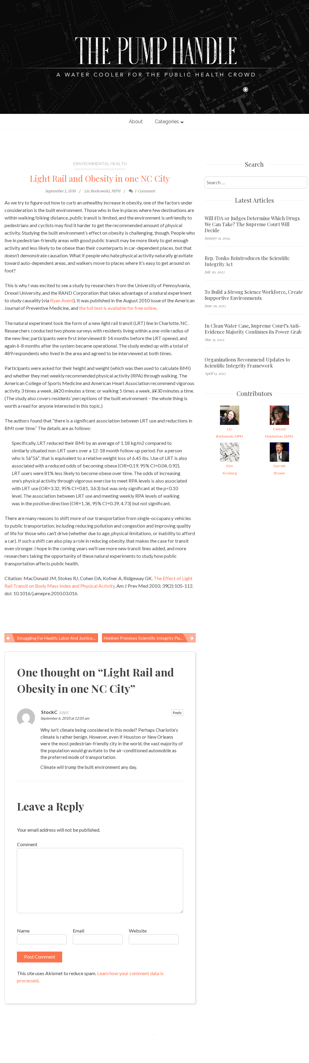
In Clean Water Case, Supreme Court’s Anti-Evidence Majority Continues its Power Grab (253, 329)
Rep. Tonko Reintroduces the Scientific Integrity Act (247, 261)
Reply (177, 712)
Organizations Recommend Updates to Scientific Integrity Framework (247, 363)
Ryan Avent (61, 300)
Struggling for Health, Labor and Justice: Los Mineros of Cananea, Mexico (57, 638)
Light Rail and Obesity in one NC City (100, 178)
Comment (27, 844)
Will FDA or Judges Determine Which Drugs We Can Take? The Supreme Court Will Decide (252, 224)
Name (23, 930)
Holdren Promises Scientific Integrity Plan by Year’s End (150, 638)
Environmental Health (100, 163)
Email (78, 930)
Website (138, 930)
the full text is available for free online (117, 308)
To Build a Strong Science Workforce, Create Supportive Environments (254, 295)
